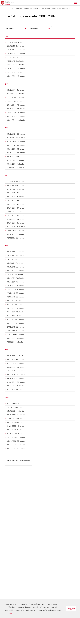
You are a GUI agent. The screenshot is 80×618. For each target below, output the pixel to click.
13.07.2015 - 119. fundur (15, 61)
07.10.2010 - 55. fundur (15, 363)
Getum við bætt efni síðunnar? (18, 461)
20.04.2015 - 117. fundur (16, 68)
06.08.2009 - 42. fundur (16, 422)
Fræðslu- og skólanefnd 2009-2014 (61, 8)
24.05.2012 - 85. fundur (16, 219)
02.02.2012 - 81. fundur (15, 234)
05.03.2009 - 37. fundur (16, 441)
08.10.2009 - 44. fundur (16, 415)
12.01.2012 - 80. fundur (15, 238)
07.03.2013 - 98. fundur (15, 160)
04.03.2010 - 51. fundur (15, 378)
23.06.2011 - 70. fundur (15, 278)
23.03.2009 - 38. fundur (16, 437)
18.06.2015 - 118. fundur (15, 65)
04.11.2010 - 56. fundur (15, 359)
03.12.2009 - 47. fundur (16, 403)
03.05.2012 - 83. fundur (16, 227)
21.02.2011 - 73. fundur (15, 327)
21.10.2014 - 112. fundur (15, 97)
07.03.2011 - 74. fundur (15, 315)
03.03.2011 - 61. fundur (15, 319)
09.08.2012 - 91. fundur (15, 196)
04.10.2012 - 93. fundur (15, 189)
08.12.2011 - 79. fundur (15, 252)
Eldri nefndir (34, 28)
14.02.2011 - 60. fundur (15, 330)
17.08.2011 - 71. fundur (15, 274)
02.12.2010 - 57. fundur (15, 356)
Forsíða (12, 8)
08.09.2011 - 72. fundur (15, 270)
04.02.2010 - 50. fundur (16, 382)
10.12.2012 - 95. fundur (15, 182)
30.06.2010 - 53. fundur (16, 371)
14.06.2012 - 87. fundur (15, 211)
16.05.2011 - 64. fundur (15, 289)
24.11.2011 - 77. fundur (15, 259)
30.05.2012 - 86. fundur (16, 215)
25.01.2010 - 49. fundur (15, 386)
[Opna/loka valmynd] (76, 2)
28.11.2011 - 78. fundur (15, 255)
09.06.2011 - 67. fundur (15, 282)
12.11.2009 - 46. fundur (15, 407)
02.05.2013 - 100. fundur (16, 153)
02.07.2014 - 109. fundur (16, 109)
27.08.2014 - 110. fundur (16, 105)
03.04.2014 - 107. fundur (16, 116)
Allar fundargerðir (46, 8)
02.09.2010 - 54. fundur (16, 367)
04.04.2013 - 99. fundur (16, 156)
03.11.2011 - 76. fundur (15, 263)
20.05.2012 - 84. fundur (16, 223)
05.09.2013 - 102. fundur (16, 145)
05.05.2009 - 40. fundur (16, 430)
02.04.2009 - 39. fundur (16, 433)
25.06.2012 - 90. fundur (16, 200)
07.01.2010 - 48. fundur (15, 389)
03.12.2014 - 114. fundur (16, 90)
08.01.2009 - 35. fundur (16, 448)
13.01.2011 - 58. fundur (15, 342)
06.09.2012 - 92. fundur (16, 193)
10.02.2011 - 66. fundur (15, 334)
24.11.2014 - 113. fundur (15, 94)
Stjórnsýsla (19, 8)
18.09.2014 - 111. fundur (15, 101)
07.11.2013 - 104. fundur (16, 138)
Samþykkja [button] (71, 609)
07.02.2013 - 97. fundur (15, 164)
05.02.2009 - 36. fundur (16, 445)
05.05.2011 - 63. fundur (15, 301)
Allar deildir (9, 28)
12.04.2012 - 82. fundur (15, 230)
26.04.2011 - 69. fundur (15, 308)
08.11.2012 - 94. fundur (15, 185)
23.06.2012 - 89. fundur (16, 204)
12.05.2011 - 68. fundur (15, 293)
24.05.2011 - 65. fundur (15, 285)
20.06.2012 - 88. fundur (16, 208)
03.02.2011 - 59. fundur (15, 338)
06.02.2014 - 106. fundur (16, 120)
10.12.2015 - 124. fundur (16, 42)
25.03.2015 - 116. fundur (16, 72)
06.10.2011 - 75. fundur (15, 267)
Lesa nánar (12, 613)
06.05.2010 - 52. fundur (16, 374)
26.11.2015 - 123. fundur (16, 46)
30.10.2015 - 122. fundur (16, 50)
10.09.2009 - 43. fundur (16, 418)
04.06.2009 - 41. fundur (16, 426)
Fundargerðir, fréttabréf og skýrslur (31, 8)
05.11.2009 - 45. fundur (15, 411)
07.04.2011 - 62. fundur (15, 312)
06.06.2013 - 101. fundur (16, 149)
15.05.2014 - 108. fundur (16, 112)
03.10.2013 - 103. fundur (16, 141)
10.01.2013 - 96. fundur (15, 168)
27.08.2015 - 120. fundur (16, 57)
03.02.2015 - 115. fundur (16, 76)
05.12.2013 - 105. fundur (16, 134)
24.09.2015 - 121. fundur (16, 53)
